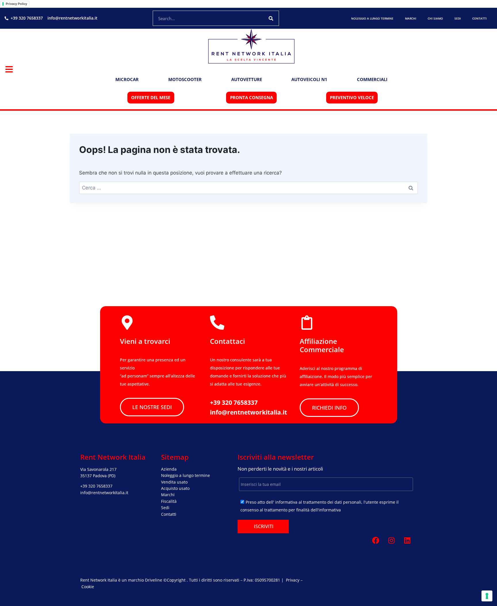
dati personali (347, 502)
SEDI (457, 18)
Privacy (292, 580)
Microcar (127, 79)
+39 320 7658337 (96, 486)
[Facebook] (375, 540)
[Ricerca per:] (248, 188)
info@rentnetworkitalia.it (104, 492)
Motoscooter (185, 79)
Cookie (87, 586)
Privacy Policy (16, 4)
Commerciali (372, 79)
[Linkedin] (407, 540)
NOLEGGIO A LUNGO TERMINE (372, 18)
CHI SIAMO (435, 18)
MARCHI (410, 18)
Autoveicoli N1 (309, 79)
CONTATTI (479, 18)
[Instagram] (391, 540)
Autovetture (246, 79)
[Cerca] (271, 18)
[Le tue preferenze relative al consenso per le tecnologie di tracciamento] (486, 595)
